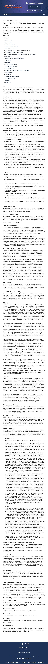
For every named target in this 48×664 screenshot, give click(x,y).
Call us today (34, 7)
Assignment (7, 80)
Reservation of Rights (10, 78)
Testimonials (20, 658)
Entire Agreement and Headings (12, 76)
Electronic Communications (11, 48)
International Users (9, 72)
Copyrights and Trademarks (11, 66)
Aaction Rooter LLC (7, 14)
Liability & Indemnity (9, 68)
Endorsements (8, 56)
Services (22, 656)
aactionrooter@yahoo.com (34, 10)
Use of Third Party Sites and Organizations (14, 58)
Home (10, 656)
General (7, 38)
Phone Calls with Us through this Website (14, 52)
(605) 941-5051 (24, 650)
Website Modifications (10, 44)
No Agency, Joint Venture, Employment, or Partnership (17, 70)
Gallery (37, 656)
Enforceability (8, 74)
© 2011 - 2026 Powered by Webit (12, 662)
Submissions (8, 60)
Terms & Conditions (32, 662)
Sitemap (24, 662)
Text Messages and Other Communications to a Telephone (17, 50)
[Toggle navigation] (44, 14)
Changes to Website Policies (11, 46)
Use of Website (8, 40)
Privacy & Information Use (11, 64)
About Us (16, 656)
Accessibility (8, 82)
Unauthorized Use (9, 42)
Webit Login (40, 662)
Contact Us (28, 658)
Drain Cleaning (30, 656)
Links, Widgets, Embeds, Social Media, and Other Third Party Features (20, 54)
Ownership (7, 62)
